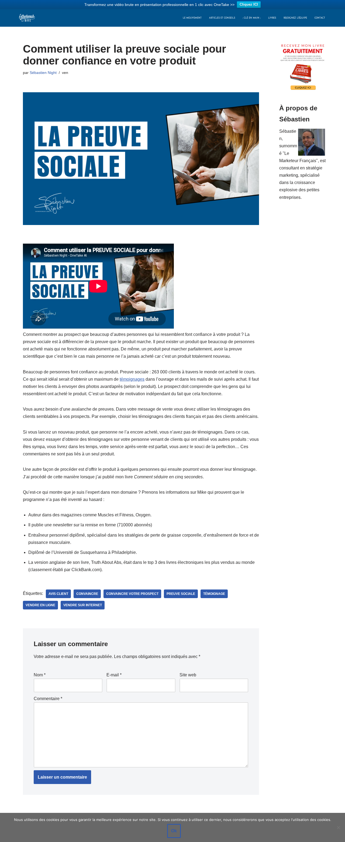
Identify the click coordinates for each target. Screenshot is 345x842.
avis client (58, 594)
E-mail (114, 675)
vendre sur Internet (82, 605)
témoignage (214, 594)
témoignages (132, 379)
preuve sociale (181, 594)
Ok (174, 831)
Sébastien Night (43, 72)
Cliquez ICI (249, 4)
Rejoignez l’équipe (295, 18)
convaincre (87, 594)
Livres (272, 18)
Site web (188, 675)
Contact (320, 18)
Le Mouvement (192, 18)
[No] (338, 827)
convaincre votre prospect (132, 594)
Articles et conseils (222, 18)
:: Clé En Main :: (252, 18)
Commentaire (48, 698)
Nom (40, 675)
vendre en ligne (40, 605)
